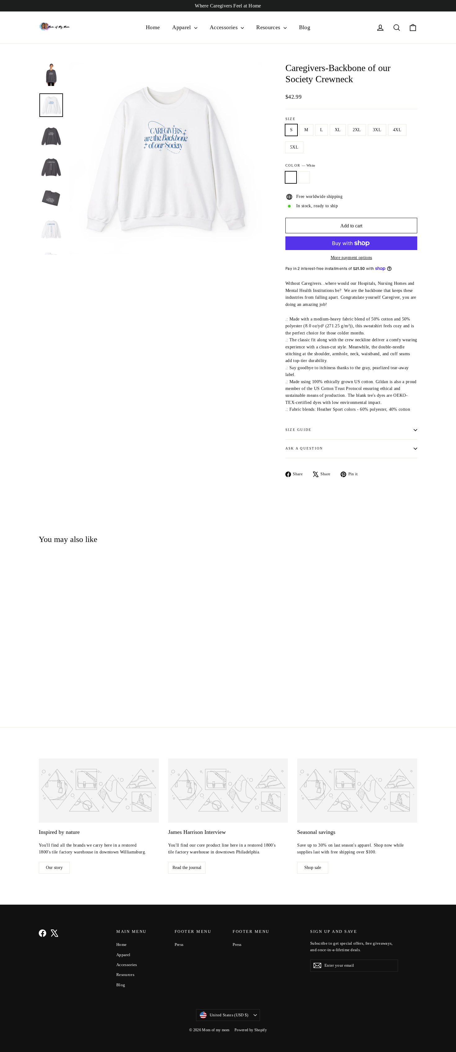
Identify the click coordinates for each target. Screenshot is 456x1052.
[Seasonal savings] (357, 791)
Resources (269, 27)
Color (300, 165)
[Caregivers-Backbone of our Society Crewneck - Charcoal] (50, 680)
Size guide (298, 430)
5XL (294, 147)
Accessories (224, 27)
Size (290, 119)
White (290, 177)
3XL (377, 130)
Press (179, 944)
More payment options (351, 257)
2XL (357, 130)
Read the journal (186, 867)
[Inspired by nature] (99, 791)
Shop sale (312, 867)
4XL (397, 130)
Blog (304, 27)
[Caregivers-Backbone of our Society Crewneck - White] (42, 680)
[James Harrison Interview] (228, 791)
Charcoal (304, 177)
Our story (54, 867)
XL (338, 130)
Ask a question (304, 448)
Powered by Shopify (251, 1030)
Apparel (182, 27)
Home (153, 27)
